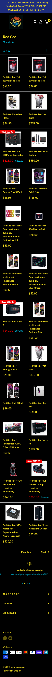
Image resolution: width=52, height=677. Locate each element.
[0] (47, 22)
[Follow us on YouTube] (10, 638)
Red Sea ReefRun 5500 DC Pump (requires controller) (38, 486)
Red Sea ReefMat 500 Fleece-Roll (37, 79)
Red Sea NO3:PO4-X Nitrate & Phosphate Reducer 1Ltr (38, 326)
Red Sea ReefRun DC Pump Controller (13, 153)
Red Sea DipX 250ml (13, 402)
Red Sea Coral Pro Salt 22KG (38, 190)
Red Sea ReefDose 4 (12, 323)
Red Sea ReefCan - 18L (38, 404)
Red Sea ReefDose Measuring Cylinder (38, 527)
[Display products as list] (48, 51)
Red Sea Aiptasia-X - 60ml (12, 116)
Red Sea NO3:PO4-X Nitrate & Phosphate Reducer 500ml (12, 279)
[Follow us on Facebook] (5, 638)
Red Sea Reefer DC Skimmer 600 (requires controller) (12, 486)
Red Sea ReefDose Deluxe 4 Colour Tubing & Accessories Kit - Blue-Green (38, 280)
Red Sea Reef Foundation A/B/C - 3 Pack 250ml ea (13, 444)
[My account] (40, 21)
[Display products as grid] (43, 51)
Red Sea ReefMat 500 (37, 367)
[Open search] (35, 21)
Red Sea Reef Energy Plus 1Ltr (11, 367)
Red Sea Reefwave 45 (38, 442)
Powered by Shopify (12, 670)
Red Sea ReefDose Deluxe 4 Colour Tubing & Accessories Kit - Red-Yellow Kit (12, 232)
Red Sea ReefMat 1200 (37, 116)
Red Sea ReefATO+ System (38, 153)
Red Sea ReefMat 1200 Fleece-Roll (11, 79)
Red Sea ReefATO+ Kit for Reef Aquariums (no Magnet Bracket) (12, 530)
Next (43, 551)
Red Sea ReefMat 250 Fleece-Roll (37, 227)
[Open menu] (4, 22)
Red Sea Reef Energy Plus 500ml (12, 190)
